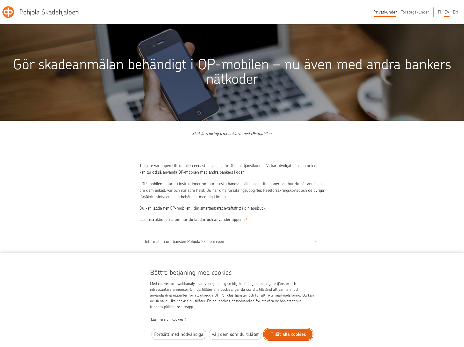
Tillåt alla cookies (288, 334)
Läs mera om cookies (167, 319)
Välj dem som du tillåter (235, 334)
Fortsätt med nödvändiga (178, 334)
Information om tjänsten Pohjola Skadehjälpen (184, 241)
